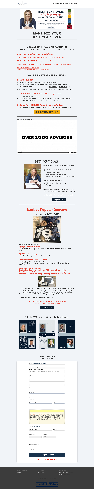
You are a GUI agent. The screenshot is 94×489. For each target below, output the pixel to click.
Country (30, 397)
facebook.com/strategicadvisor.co (66, 472)
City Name (31, 392)
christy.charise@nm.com (71, 3)
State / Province (32, 402)
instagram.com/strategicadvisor (66, 474)
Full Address (31, 387)
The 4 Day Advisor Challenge (36, 367)
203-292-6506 (41, 472)
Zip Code (56, 402)
